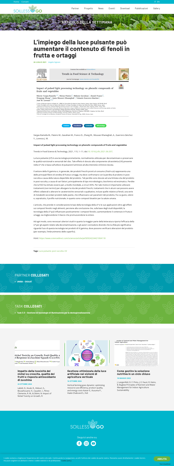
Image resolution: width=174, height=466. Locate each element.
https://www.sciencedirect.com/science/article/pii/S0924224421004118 (72, 238)
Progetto (88, 8)
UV (65, 251)
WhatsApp (101, 125)
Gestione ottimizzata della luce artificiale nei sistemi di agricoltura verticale (86, 374)
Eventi (112, 8)
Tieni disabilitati (165, 464)
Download (125, 8)
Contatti (25, 1)
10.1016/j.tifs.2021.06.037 (100, 151)
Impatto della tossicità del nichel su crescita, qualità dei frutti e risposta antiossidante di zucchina (37, 375)
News (100, 8)
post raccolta (58, 251)
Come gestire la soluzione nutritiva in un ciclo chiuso (133, 372)
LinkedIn (89, 125)
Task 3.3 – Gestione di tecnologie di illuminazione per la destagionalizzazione (53, 312)
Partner (75, 8)
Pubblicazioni (141, 8)
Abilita (162, 458)
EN (158, 1)
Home (16, 1)
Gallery (156, 8)
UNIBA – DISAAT (24, 281)
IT (155, 1)
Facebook (77, 125)
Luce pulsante (45, 251)
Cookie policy (66, 461)
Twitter (66, 125)
